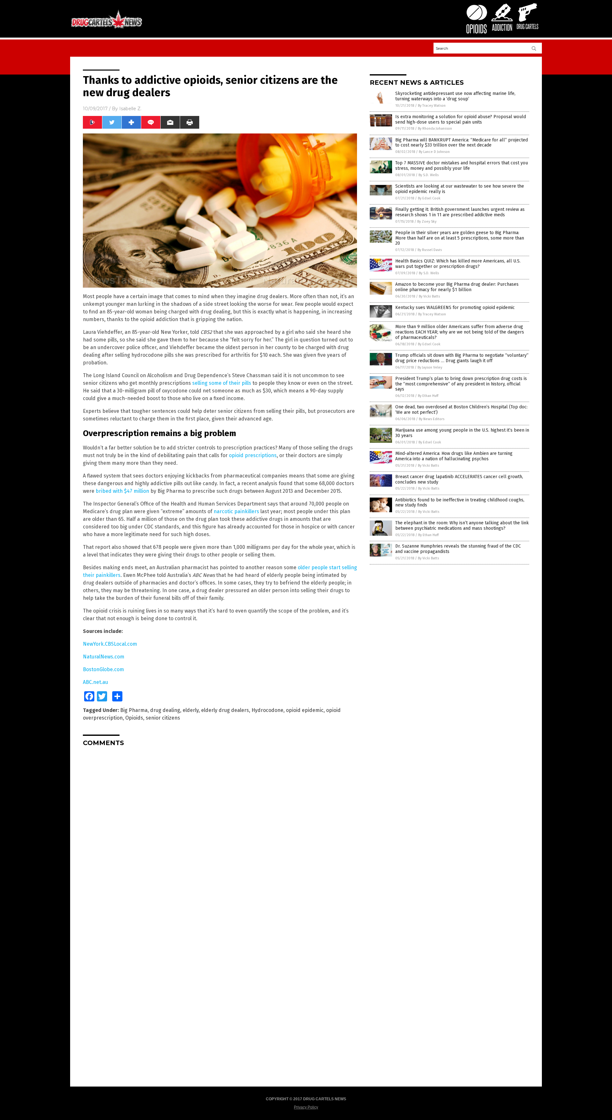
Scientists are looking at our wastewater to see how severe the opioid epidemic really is (459, 188)
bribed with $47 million (122, 491)
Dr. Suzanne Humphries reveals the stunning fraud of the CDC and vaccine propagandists (458, 548)
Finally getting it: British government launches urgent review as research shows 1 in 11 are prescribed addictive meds (460, 212)
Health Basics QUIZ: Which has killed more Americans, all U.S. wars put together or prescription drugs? (458, 263)
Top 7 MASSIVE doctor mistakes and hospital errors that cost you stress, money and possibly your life (461, 165)
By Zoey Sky (426, 221)
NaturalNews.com (103, 657)
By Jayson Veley (430, 367)
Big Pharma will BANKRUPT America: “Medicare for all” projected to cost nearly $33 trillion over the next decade (461, 142)
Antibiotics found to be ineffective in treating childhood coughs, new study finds (459, 502)
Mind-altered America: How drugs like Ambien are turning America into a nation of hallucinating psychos (454, 456)
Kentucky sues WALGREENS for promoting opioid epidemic (455, 307)
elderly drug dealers (225, 710)
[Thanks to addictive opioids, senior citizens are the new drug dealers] (106, 28)
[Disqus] (220, 831)
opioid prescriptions (253, 455)
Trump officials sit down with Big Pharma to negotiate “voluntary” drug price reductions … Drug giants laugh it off (461, 358)
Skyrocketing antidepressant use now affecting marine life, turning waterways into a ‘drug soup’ (455, 96)
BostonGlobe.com (103, 669)
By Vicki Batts (429, 296)
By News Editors (431, 419)
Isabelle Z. (130, 108)
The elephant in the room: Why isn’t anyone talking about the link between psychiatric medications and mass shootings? (462, 525)
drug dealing (165, 710)
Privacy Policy (306, 1107)
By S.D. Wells (429, 175)
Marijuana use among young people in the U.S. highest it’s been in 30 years (462, 432)
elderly (191, 710)
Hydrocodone (267, 710)
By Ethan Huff (428, 396)
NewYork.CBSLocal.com (110, 644)
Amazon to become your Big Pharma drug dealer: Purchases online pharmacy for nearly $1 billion (457, 287)
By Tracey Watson (432, 106)
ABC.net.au (95, 682)
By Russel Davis (430, 250)
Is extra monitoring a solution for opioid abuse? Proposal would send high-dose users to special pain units (460, 119)
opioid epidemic (305, 710)
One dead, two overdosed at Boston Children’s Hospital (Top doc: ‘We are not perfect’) (461, 409)
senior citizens (163, 718)
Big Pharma (134, 710)
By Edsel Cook (429, 198)
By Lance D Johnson (434, 152)
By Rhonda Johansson (435, 128)
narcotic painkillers (236, 511)
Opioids (134, 718)
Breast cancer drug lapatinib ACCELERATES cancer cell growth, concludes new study (459, 479)
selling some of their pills (221, 383)
